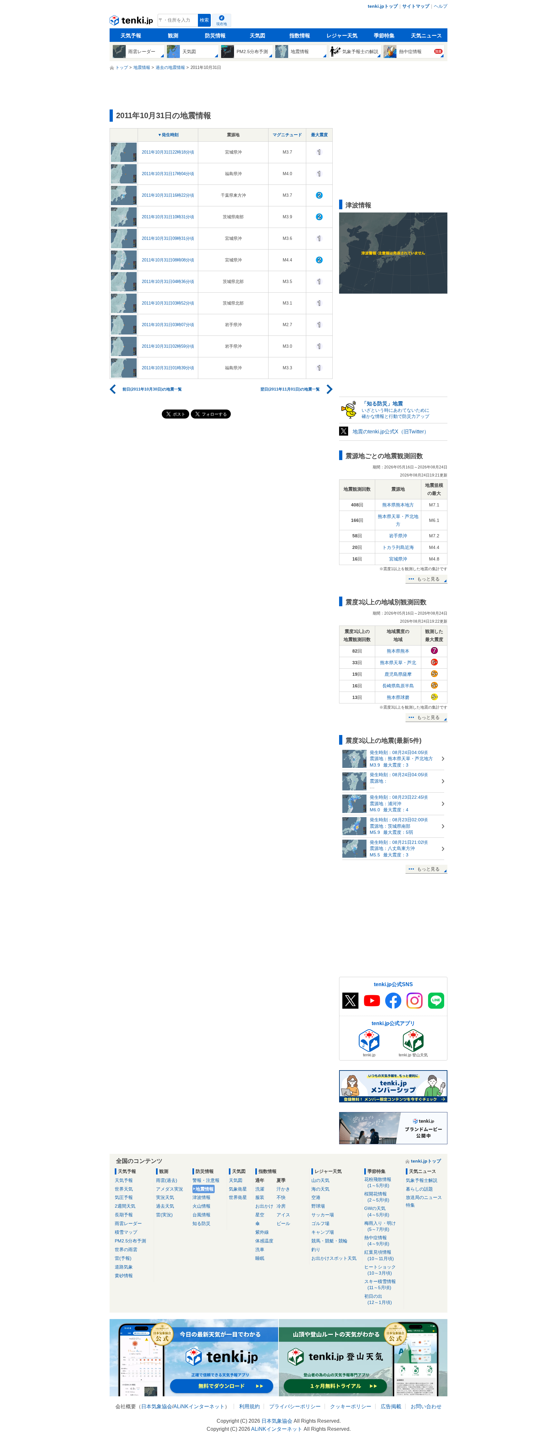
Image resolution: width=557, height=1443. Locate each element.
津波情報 (201, 1197)
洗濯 (259, 1189)
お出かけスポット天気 (334, 1258)
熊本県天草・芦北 (398, 662)
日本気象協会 (156, 1406)
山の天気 (320, 1180)
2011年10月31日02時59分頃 (168, 346)
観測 (173, 35)
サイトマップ (415, 6)
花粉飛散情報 (377, 1182)
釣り (315, 1249)
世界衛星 (238, 1197)
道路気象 (124, 1266)
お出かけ (264, 1206)
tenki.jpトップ (383, 6)
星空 (259, 1214)
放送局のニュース (424, 1197)
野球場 (318, 1206)
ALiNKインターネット (199, 1406)
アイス (283, 1214)
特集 (410, 1205)
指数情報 (299, 35)
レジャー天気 (342, 35)
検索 (204, 20)
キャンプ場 (322, 1232)
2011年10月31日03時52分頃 (168, 303)
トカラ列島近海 (398, 547)
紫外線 (262, 1232)
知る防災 (201, 1223)
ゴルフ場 (320, 1223)
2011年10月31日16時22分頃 (168, 195)
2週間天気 (125, 1206)
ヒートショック (380, 1270)
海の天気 (320, 1189)
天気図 (257, 35)
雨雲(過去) (166, 1180)
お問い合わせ (426, 1406)
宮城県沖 (398, 558)
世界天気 (124, 1189)
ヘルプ (440, 6)
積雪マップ (126, 1232)
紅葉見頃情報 (379, 1255)
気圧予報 (124, 1197)
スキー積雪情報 (380, 1284)
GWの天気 (376, 1211)
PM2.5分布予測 (130, 1240)
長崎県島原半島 (398, 685)
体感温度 (264, 1240)
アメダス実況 (169, 1189)
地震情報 (205, 1189)
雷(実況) (164, 1214)
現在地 (221, 24)
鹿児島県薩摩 (398, 674)
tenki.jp (132, 22)
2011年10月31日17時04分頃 (168, 173)
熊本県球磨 (398, 697)
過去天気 (165, 1206)
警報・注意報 (206, 1180)
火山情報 (201, 1206)
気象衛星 (238, 1189)
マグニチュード (287, 134)
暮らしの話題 (419, 1189)
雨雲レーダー (128, 1223)
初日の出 (378, 1299)
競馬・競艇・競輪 (329, 1240)
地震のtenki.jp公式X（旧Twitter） (391, 431)
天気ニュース (426, 35)
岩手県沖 (398, 535)
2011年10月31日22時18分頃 (168, 152)
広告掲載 (391, 1406)
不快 (281, 1197)
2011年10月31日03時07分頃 (168, 324)
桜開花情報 (376, 1196)
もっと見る (428, 578)
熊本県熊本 (398, 651)
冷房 (281, 1206)
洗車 (259, 1249)
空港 (315, 1197)
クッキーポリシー (350, 1406)
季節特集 (384, 35)
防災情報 (215, 35)
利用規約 (249, 1406)
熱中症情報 (376, 1240)
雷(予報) (123, 1258)
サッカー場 (322, 1214)
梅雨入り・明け (380, 1226)
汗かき (283, 1189)
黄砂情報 (124, 1275)
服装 (259, 1197)
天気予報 (131, 35)
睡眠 (259, 1258)
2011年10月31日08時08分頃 (168, 260)
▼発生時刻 (168, 134)
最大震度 (319, 134)
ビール (283, 1223)
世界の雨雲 (126, 1249)
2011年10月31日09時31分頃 (168, 238)
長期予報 (124, 1214)
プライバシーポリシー (295, 1406)
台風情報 (201, 1214)
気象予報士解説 (421, 1180)
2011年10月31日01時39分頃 (168, 367)
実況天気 (165, 1197)
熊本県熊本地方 (398, 504)
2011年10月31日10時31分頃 (168, 216)
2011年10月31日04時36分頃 (168, 281)
